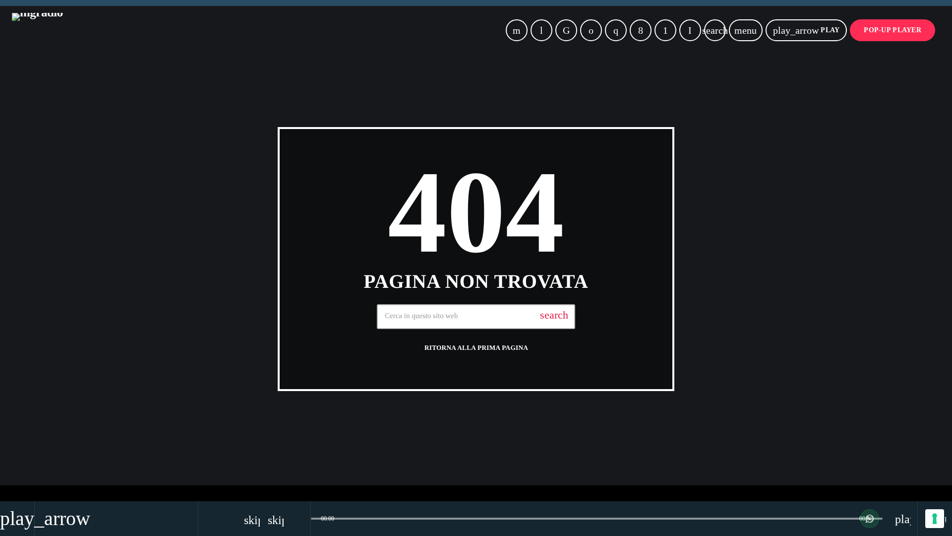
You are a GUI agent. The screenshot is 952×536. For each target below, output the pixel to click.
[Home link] (37, 30)
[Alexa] (690, 30)
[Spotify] (591, 30)
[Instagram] (616, 30)
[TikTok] (566, 30)
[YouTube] (517, 30)
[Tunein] (541, 30)
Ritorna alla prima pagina (476, 347)
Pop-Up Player (892, 30)
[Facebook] (641, 30)
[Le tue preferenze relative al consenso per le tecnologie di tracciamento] (934, 518)
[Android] (665, 30)
